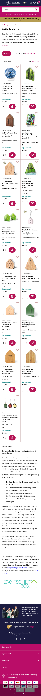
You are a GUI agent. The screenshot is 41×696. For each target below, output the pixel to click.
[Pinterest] (25, 639)
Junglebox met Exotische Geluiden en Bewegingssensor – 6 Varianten (30, 136)
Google (31, 627)
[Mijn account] (31, 3)
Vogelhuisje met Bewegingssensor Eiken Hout (10, 183)
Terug (6, 25)
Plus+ (15, 677)
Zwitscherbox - (7, 83)
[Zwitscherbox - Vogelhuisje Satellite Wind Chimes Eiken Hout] (10, 263)
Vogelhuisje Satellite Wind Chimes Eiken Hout (9, 278)
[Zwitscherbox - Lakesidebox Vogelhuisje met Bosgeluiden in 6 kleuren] (30, 168)
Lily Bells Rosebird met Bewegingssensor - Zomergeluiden (30, 232)
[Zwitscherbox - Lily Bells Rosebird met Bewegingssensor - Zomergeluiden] (30, 217)
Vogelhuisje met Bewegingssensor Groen (28, 325)
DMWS (9, 677)
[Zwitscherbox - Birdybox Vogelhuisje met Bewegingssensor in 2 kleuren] (10, 120)
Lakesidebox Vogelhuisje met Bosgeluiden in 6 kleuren (28, 184)
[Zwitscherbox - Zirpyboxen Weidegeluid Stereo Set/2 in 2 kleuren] (10, 217)
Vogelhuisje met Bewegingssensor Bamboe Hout (28, 371)
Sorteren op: (20, 53)
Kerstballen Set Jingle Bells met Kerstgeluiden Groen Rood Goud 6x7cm (10, 418)
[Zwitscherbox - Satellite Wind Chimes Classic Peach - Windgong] (10, 310)
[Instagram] (20, 639)
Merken (17, 25)
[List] (38, 62)
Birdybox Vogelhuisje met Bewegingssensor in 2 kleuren (9, 135)
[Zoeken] (36, 10)
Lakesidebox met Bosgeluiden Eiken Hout (30, 277)
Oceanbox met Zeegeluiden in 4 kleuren (7, 88)
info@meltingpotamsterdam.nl (18, 568)
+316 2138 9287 (27, 615)
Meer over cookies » (20, 694)
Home (11, 25)
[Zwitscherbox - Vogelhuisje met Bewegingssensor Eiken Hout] (10, 168)
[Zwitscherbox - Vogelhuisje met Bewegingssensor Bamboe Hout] (30, 356)
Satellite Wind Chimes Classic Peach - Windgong (9, 325)
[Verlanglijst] (34, 2)
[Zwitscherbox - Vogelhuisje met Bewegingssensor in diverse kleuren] (30, 73)
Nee (29, 690)
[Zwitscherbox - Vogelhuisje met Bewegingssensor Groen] (30, 310)
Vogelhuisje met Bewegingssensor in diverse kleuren (29, 88)
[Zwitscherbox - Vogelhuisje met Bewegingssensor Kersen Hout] (10, 356)
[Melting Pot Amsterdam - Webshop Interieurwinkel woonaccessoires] (13, 3)
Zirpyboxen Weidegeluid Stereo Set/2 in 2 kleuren (8, 232)
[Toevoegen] (12, 106)
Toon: (30, 61)
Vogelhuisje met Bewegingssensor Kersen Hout (8, 371)
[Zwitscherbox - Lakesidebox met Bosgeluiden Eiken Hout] (30, 263)
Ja (19, 690)
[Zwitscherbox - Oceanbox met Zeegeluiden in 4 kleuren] (10, 73)
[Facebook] (16, 639)
